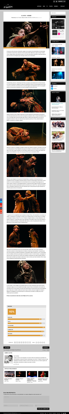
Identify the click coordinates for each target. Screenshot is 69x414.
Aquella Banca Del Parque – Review (42, 379)
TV (47, 6)
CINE (44, 6)
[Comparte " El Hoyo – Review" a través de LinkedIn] (26, 342)
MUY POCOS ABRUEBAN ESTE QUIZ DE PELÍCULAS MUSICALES (58, 151)
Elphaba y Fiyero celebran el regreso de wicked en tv (57, 115)
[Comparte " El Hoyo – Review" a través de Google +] (19, 342)
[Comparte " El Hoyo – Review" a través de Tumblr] (21, 342)
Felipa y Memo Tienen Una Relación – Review (31, 380)
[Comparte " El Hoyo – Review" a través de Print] (30, 342)
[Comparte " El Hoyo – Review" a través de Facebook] (15, 342)
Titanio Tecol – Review (20, 379)
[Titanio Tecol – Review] (21, 374)
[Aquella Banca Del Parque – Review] (43, 374)
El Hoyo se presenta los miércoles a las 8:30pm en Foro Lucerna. (20, 295)
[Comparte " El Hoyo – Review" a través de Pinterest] (23, 342)
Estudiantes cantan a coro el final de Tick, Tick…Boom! (58, 111)
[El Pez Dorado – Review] (10, 374)
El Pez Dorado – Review (9, 379)
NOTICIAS (39, 6)
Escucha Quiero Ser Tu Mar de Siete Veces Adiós (57, 107)
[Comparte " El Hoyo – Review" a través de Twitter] (17, 342)
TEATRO (51, 6)
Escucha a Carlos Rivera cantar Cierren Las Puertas (57, 104)
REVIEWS (56, 6)
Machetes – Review (56, 57)
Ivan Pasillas (19, 17)
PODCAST (63, 6)
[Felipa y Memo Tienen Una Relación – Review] (32, 374)
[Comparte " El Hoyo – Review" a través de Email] (28, 342)
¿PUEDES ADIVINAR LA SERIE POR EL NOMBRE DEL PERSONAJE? (58, 140)
